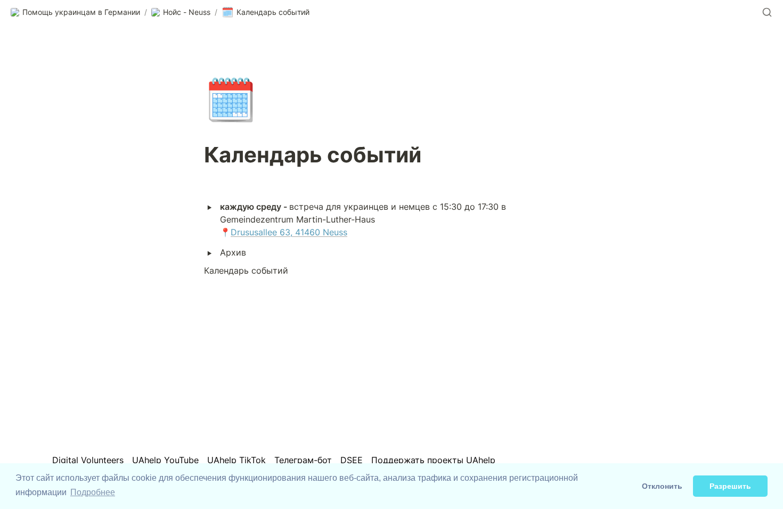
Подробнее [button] (92, 492)
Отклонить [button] (662, 486)
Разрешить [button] (730, 486)
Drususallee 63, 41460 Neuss (289, 232)
